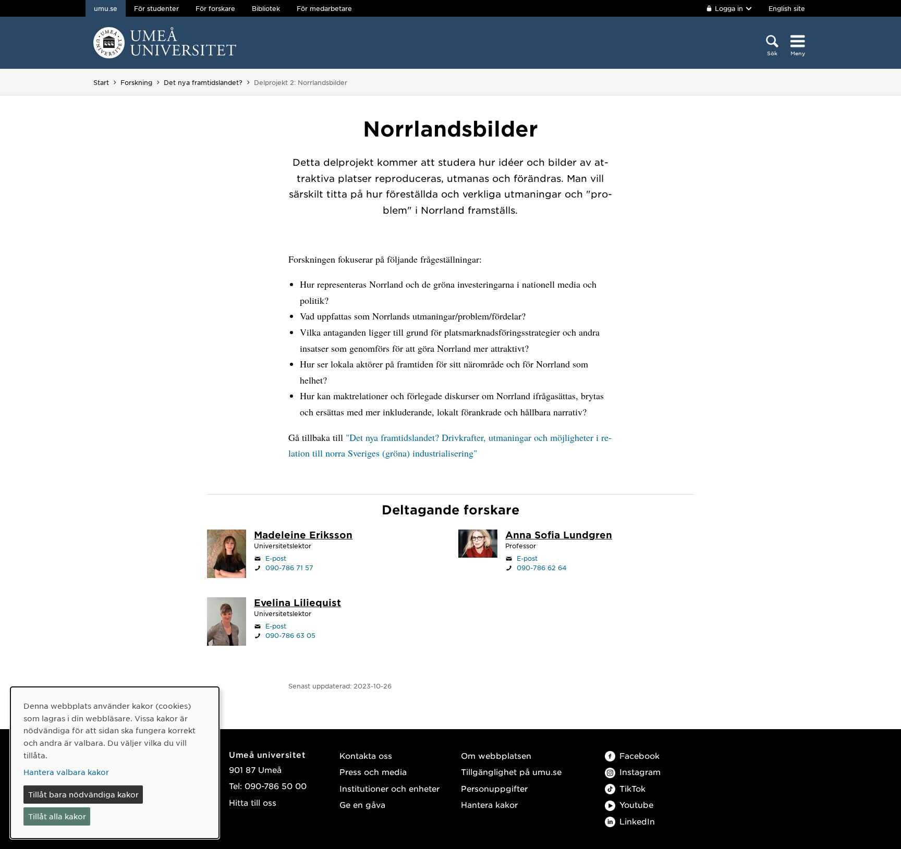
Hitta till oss (252, 802)
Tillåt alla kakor (57, 816)
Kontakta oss (365, 755)
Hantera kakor (489, 804)
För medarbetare (324, 8)
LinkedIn (637, 821)
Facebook (639, 755)
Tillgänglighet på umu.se (511, 772)
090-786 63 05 (290, 635)
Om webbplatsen (496, 755)
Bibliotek (266, 8)
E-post (275, 558)
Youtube (636, 804)
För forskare (215, 8)
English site (787, 8)
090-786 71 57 (289, 567)
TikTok (632, 788)
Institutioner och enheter (389, 788)
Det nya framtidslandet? (203, 82)
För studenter (156, 8)
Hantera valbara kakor (66, 772)
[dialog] (114, 763)
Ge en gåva (362, 804)
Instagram (640, 772)
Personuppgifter (494, 788)
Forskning (136, 82)
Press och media (373, 772)
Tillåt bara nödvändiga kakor (83, 794)
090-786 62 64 (542, 567)
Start (101, 82)
